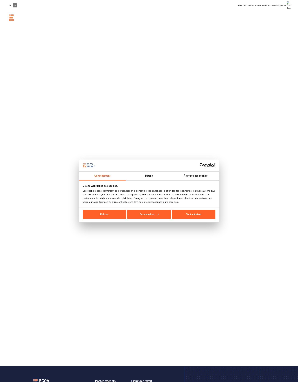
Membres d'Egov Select (169, 20)
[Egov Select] (18, 20)
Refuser (104, 214)
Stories (202, 20)
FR (15, 5)
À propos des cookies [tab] (196, 175)
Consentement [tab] (102, 175)
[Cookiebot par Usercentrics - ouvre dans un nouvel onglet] (201, 165)
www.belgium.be (279, 5)
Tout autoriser (193, 214)
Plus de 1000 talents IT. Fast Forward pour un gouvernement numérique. (104, 20)
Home (59, 20)
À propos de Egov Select (231, 20)
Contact (264, 20)
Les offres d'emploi (147, 20)
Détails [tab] (149, 175)
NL (10, 5)
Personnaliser (147, 214)
